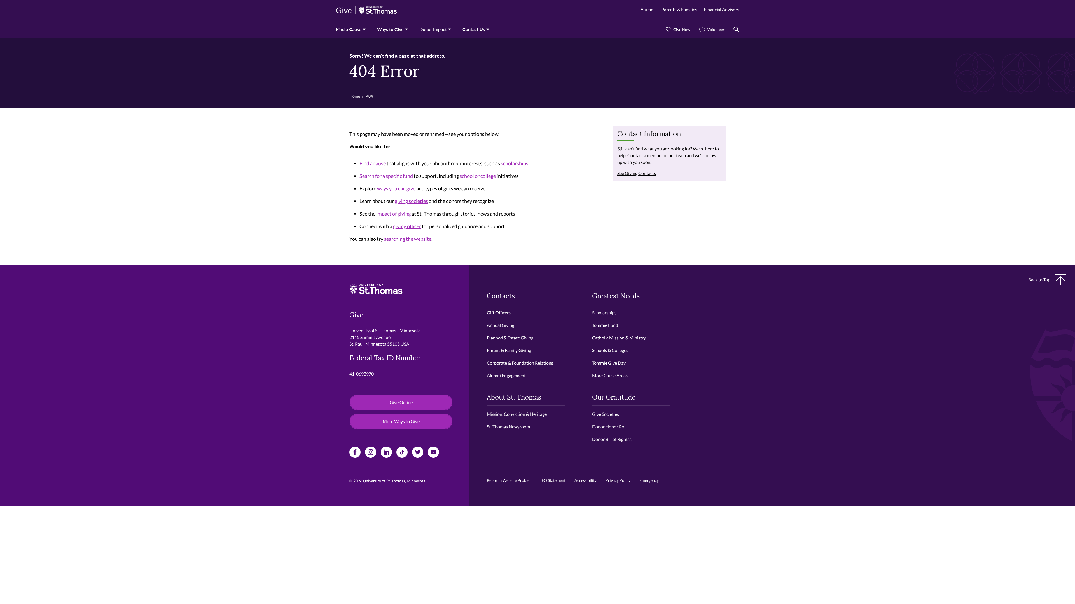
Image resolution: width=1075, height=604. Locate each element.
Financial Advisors (721, 9)
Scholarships (604, 312)
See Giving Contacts (636, 173)
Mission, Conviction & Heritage (517, 414)
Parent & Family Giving (509, 350)
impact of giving (393, 214)
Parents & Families (679, 9)
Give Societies (605, 414)
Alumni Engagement (506, 375)
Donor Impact (433, 29)
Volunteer (716, 29)
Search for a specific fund (386, 176)
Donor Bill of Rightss (612, 439)
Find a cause (372, 163)
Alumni (648, 9)
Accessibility (585, 480)
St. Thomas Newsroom (508, 426)
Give (344, 10)
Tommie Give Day (609, 362)
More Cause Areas (610, 375)
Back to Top (1039, 279)
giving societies (411, 201)
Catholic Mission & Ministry (619, 337)
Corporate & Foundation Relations (520, 362)
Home (354, 96)
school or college (478, 176)
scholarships (514, 163)
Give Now (681, 29)
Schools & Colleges (610, 350)
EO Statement (553, 480)
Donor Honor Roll (609, 426)
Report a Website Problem (510, 480)
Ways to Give (390, 29)
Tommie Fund (605, 325)
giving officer (407, 226)
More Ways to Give (401, 421)
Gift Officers (499, 312)
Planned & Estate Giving (510, 337)
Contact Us (473, 29)
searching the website (407, 239)
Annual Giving (500, 325)
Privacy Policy (618, 480)
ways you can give (396, 188)
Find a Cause (348, 29)
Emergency (649, 480)
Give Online (401, 402)
